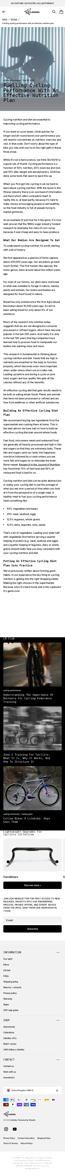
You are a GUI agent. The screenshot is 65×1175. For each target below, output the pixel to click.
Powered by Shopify (26, 1120)
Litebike (13, 1120)
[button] (3, 11)
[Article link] (32, 673)
